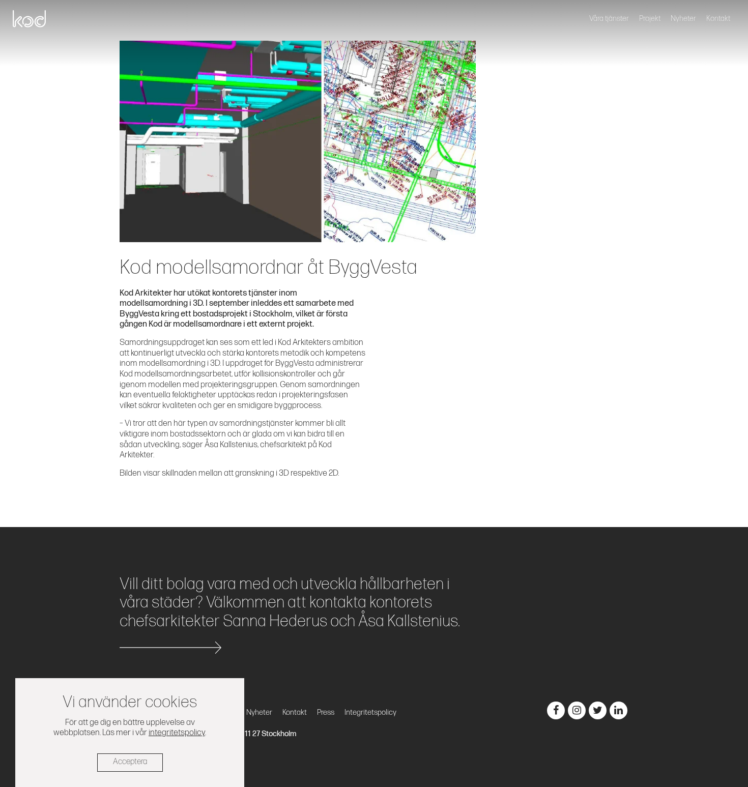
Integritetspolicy (370, 712)
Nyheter (683, 18)
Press (325, 712)
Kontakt (718, 18)
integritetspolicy (177, 732)
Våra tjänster (609, 18)
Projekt (649, 18)
